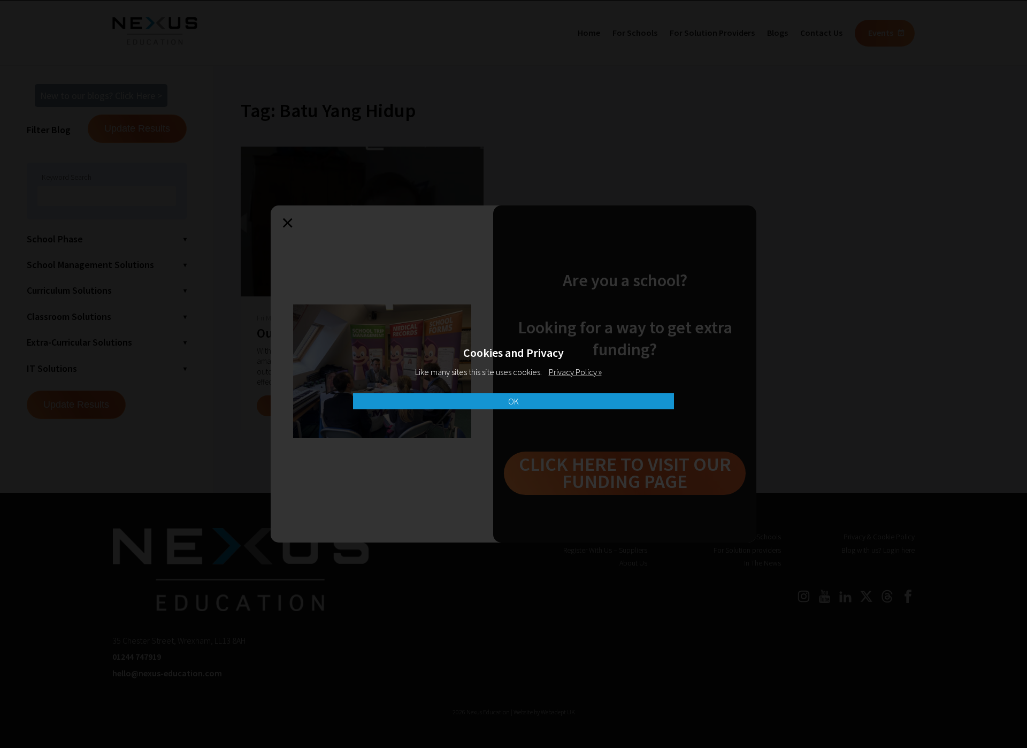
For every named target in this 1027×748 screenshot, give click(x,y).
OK (513, 401)
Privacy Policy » (575, 372)
